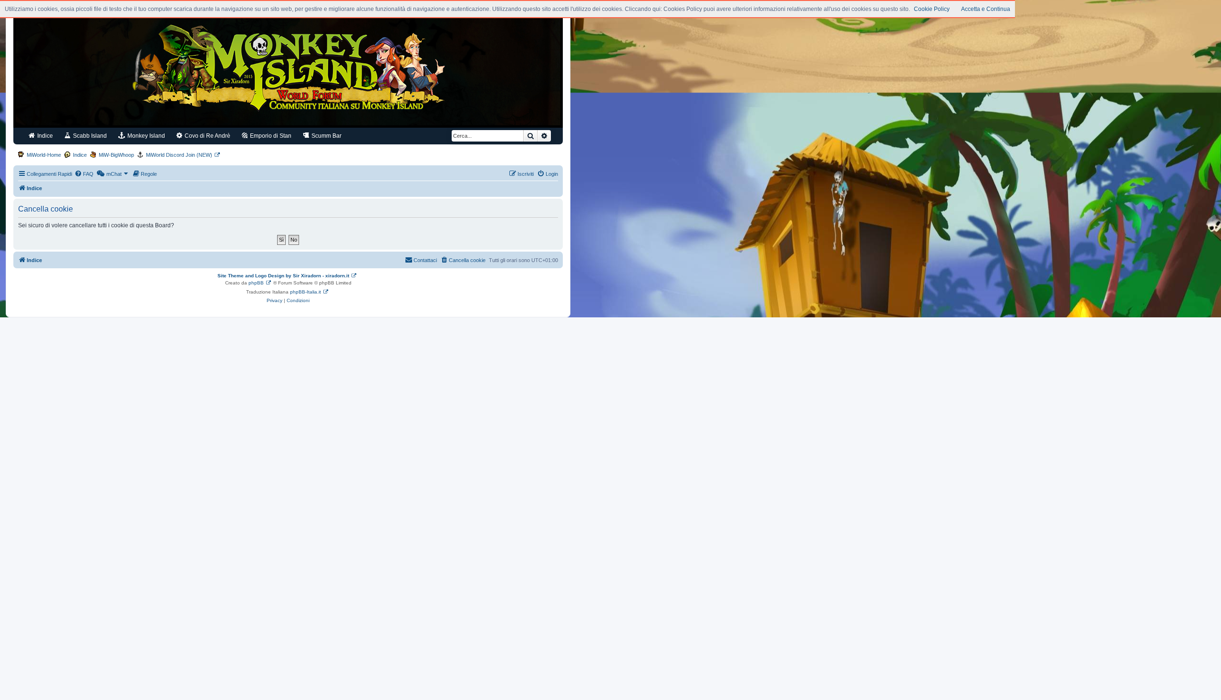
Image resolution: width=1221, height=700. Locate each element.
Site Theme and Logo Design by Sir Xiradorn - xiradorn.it (283, 275)
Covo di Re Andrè (206, 135)
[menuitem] (83, 174)
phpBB (256, 282)
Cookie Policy (932, 9)
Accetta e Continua (985, 9)
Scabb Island (89, 135)
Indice (44, 135)
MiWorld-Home (44, 155)
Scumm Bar (325, 135)
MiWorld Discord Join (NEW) (179, 155)
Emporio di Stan (269, 135)
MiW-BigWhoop (116, 155)
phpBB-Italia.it (305, 291)
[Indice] (288, 70)
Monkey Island (145, 135)
